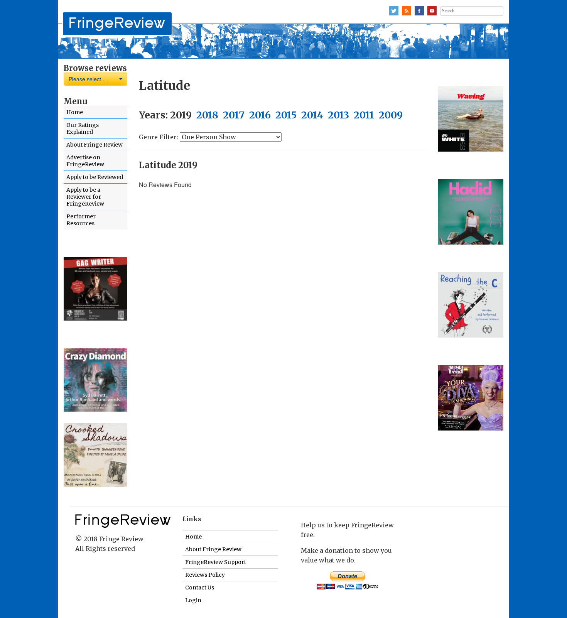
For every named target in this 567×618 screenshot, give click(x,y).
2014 (312, 115)
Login (193, 600)
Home (74, 112)
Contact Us (199, 587)
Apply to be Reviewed (94, 177)
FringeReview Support (215, 562)
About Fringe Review (94, 144)
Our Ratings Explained (82, 128)
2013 (338, 115)
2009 (391, 115)
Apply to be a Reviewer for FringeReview (85, 196)
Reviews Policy (205, 574)
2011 (364, 115)
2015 (286, 115)
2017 (234, 115)
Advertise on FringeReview (85, 161)
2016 (260, 115)
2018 (207, 115)
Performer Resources (81, 220)
